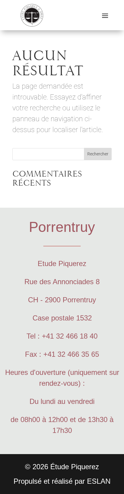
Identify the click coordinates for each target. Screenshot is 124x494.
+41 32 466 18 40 (70, 336)
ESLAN (98, 481)
